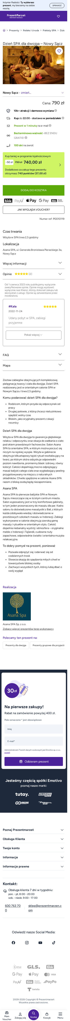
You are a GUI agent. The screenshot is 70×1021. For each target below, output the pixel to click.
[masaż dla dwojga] (33, 64)
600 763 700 (13, 908)
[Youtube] (40, 942)
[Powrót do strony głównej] (4, 30)
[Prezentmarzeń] (16, 16)
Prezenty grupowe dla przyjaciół (49, 645)
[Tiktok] (54, 942)
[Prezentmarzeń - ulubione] (58, 16)
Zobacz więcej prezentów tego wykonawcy (28, 629)
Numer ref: (46, 218)
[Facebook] (13, 942)
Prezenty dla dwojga (16, 645)
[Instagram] (27, 942)
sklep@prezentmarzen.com (45, 908)
